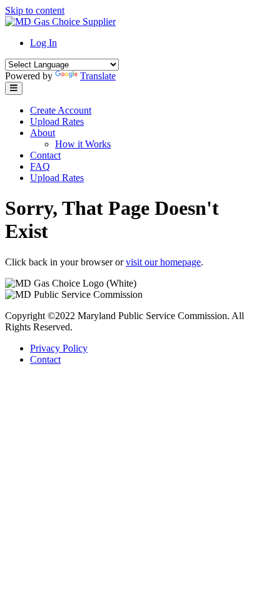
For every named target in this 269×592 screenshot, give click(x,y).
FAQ (40, 166)
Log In (43, 42)
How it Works (83, 144)
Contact (45, 155)
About (42, 132)
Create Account (60, 110)
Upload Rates (57, 121)
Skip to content (34, 10)
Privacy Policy (59, 348)
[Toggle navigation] (14, 88)
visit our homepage (163, 262)
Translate (98, 76)
